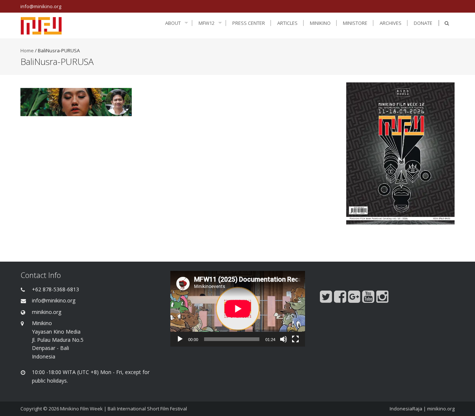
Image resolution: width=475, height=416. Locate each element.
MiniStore (355, 23)
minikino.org (441, 408)
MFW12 (206, 23)
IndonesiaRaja (406, 408)
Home (27, 50)
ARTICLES (287, 23)
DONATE (423, 23)
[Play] (180, 339)
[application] (237, 309)
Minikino (320, 23)
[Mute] (283, 339)
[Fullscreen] (295, 339)
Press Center (248, 23)
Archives (391, 23)
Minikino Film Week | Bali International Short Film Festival (123, 408)
